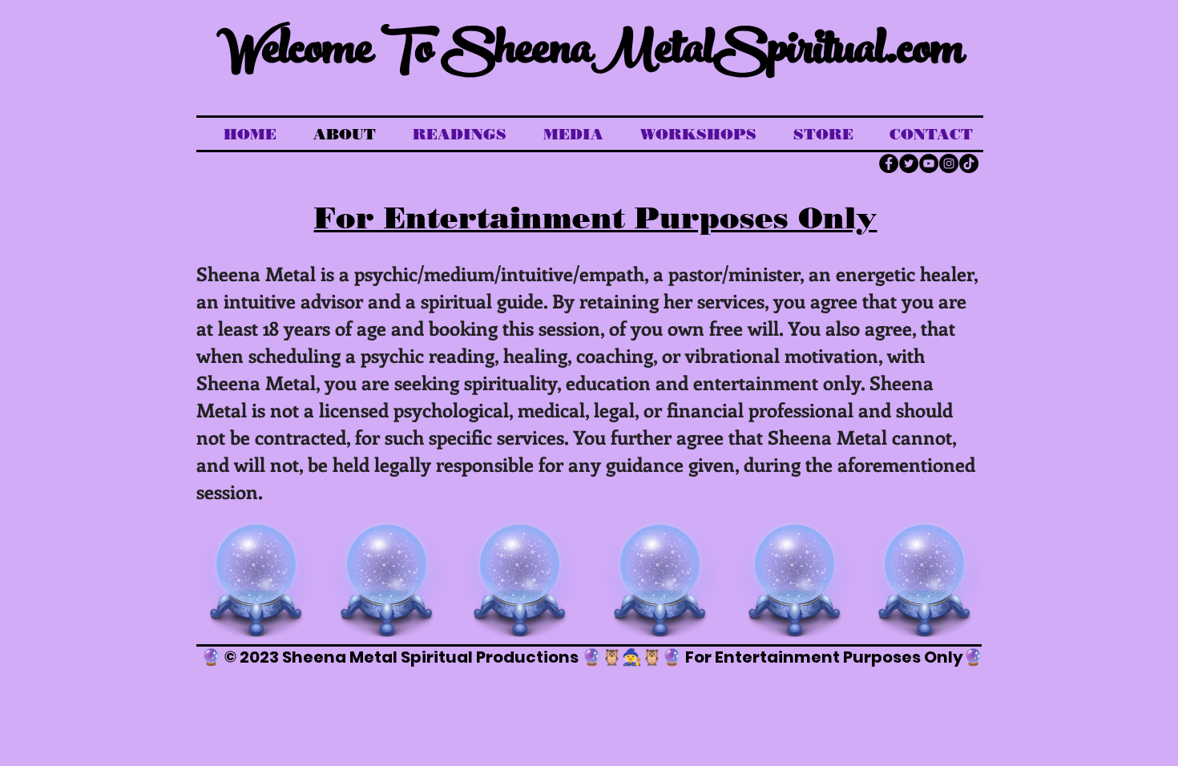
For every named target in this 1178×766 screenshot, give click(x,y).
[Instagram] (948, 163)
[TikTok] (968, 163)
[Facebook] (888, 163)
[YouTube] (928, 163)
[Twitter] (908, 163)
